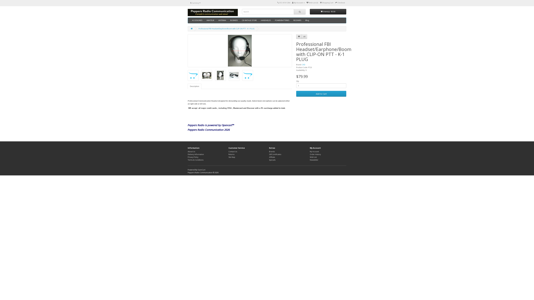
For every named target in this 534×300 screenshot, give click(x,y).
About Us (191, 151)
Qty (297, 81)
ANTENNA (222, 20)
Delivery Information (196, 154)
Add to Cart (321, 93)
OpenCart (201, 170)
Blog (307, 20)
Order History (315, 154)
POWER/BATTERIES (282, 20)
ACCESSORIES (197, 20)
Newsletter (314, 160)
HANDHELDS (266, 20)
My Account (314, 151)
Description (194, 86)
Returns (231, 154)
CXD (303, 64)
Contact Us (232, 151)
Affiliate (272, 157)
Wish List (313, 157)
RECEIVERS (297, 20)
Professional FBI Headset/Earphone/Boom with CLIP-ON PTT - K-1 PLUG (226, 29)
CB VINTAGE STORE (249, 20)
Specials (272, 160)
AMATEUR (210, 20)
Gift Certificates (275, 154)
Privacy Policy (193, 157)
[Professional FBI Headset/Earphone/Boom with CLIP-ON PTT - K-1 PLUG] (240, 50)
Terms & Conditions (195, 160)
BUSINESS (234, 20)
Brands (272, 151)
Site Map (231, 157)
